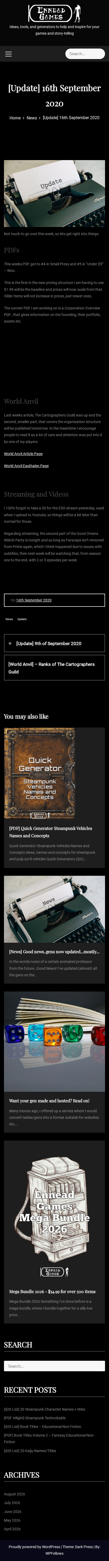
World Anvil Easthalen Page (26, 466)
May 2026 (12, 1520)
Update (22, 619)
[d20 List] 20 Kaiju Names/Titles (30, 1451)
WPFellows (54, 1553)
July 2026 (12, 1503)
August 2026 (14, 1494)
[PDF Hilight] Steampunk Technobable (35, 1418)
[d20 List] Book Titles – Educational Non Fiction (42, 1427)
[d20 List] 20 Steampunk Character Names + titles (44, 1409)
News (9, 619)
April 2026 (12, 1529)
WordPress (51, 1547)
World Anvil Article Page (23, 454)
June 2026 (12, 1512)
